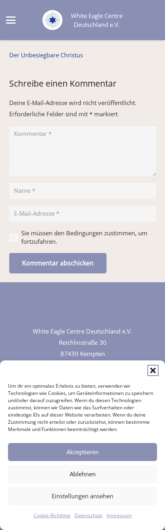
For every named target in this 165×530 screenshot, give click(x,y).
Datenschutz (88, 515)
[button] (153, 370)
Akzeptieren (82, 452)
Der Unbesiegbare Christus (46, 55)
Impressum (119, 515)
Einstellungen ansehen (82, 496)
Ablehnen (83, 474)
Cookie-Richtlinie (52, 515)
